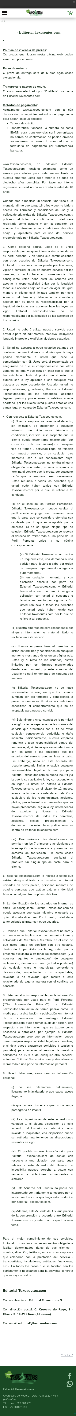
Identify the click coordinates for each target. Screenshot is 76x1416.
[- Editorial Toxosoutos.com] (34, 12)
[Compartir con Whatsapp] (69, 1387)
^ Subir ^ (67, 1355)
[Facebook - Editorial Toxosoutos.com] (69, 1378)
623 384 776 (21, 1403)
